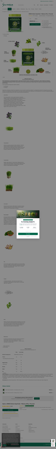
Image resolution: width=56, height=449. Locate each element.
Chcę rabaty (28, 233)
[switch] (53, 445)
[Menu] (54, 439)
